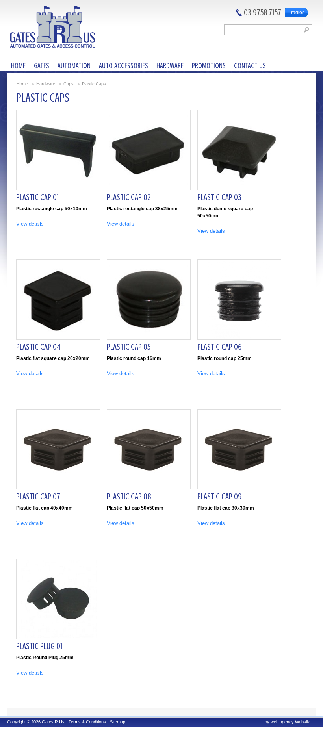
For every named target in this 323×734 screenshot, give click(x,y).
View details (30, 224)
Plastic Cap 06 (219, 347)
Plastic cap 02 (129, 197)
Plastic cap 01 (37, 197)
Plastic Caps (94, 84)
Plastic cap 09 (219, 496)
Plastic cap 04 (38, 347)
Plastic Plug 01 (39, 646)
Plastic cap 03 (219, 197)
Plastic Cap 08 (129, 496)
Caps (68, 84)
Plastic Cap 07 (38, 496)
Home (22, 84)
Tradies (296, 12)
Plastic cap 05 (128, 347)
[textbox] (268, 29)
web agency (282, 721)
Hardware (45, 84)
